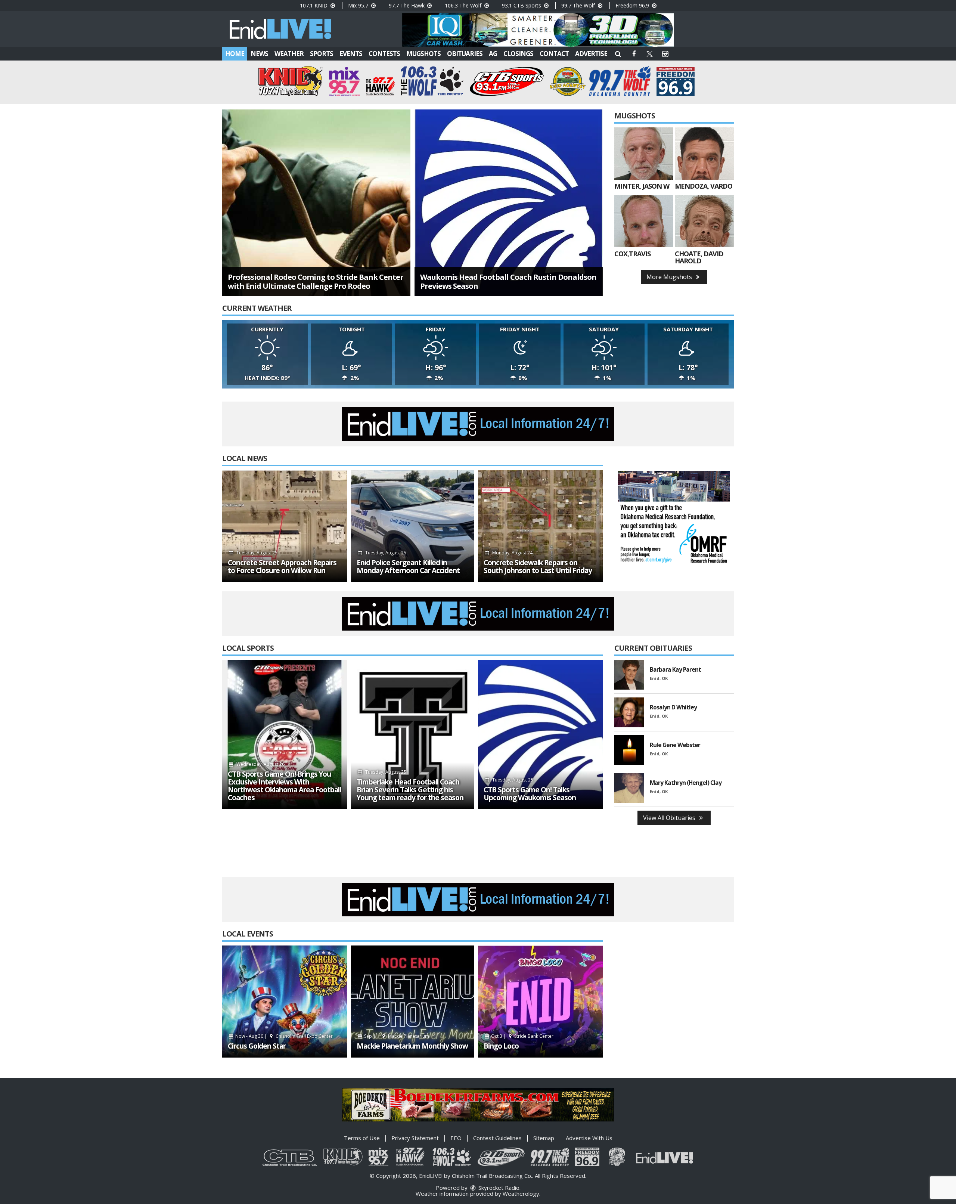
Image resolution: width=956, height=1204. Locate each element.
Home (234, 53)
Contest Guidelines (497, 1138)
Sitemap (543, 1138)
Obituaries (464, 53)
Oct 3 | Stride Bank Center (522, 1036)
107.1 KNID (314, 5)
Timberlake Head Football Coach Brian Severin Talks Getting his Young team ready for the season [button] (410, 790)
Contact (554, 53)
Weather (289, 53)
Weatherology (521, 1193)
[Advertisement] (538, 30)
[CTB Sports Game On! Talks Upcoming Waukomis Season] (540, 734)
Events (350, 53)
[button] (618, 53)
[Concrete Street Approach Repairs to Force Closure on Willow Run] (284, 526)
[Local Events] (284, 1001)
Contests (384, 53)
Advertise (591, 53)
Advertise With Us (589, 1138)
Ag (493, 53)
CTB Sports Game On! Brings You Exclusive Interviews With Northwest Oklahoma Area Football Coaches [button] (284, 786)
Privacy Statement (415, 1138)
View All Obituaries (670, 818)
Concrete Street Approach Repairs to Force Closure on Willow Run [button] (282, 567)
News (259, 53)
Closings (518, 53)
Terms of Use (362, 1138)
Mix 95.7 (359, 5)
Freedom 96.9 (633, 5)
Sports (321, 53)
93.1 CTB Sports (522, 5)
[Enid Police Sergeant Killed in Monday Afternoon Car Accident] (412, 526)
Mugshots (423, 53)
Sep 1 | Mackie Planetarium (396, 1036)
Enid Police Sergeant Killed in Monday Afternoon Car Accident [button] (408, 567)
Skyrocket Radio (498, 1187)
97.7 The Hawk (407, 5)
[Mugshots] (643, 153)
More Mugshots (669, 277)
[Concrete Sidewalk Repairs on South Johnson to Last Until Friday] (540, 526)
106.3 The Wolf (464, 5)
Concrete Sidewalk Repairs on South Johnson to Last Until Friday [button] (538, 567)
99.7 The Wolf (578, 5)
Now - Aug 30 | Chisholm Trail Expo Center (283, 1036)
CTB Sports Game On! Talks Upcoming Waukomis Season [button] (530, 794)
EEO (456, 1138)
